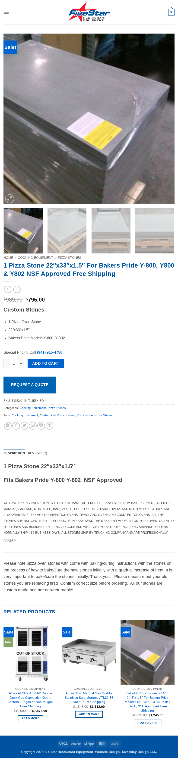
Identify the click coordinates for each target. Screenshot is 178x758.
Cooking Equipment (35, 257)
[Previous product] (16, 289)
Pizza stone (85, 415)
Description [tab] (14, 453)
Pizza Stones (69, 257)
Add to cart (45, 363)
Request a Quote (29, 385)
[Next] (165, 119)
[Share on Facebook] (16, 426)
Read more (30, 718)
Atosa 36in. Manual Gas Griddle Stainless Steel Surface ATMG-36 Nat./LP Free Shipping (89, 697)
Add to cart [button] (89, 714)
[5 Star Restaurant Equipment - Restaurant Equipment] (89, 12)
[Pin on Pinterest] (41, 426)
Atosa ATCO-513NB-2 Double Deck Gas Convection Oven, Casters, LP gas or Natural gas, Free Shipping (30, 699)
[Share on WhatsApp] (8, 426)
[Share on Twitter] (24, 426)
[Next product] (7, 289)
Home (8, 257)
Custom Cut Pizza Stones (57, 415)
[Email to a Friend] (33, 426)
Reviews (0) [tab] (37, 453)
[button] (6, 12)
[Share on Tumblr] (49, 426)
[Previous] (13, 119)
